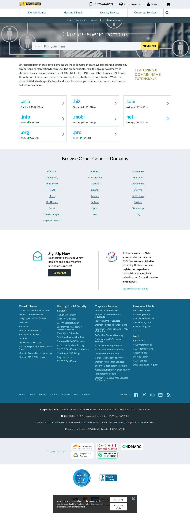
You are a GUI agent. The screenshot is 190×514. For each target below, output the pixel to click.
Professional (138, 196)
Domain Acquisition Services (109, 361)
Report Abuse (140, 352)
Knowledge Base (141, 314)
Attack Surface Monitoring (70, 345)
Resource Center (141, 310)
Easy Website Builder (68, 322)
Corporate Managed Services (110, 357)
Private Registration (29, 346)
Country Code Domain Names (34, 310)
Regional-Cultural (52, 220)
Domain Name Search (30, 330)
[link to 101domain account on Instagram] (152, 396)
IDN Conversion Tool (143, 318)
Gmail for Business (66, 318)
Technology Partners (105, 373)
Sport (95, 208)
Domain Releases (30, 342)
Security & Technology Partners (111, 365)
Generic (95, 183)
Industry (95, 189)
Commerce (138, 171)
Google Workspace (66, 314)
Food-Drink (52, 183)
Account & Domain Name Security (112, 369)
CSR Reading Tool (142, 322)
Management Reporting (107, 353)
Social (52, 208)
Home (22, 394)
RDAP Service (140, 360)
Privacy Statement (142, 344)
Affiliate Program (142, 326)
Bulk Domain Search (29, 334)
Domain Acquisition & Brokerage (35, 352)
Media (52, 196)
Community (52, 177)
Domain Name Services (106, 310)
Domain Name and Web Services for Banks (111, 378)
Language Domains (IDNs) (32, 318)
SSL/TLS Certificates (67, 361)
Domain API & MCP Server (32, 356)
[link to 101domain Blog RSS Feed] (168, 396)
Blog (76, 394)
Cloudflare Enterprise (68, 333)
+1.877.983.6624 (89, 422)
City (138, 214)
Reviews (43, 394)
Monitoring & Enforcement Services (108, 340)
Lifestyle (138, 189)
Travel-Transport (52, 214)
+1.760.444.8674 (55, 422)
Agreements (139, 340)
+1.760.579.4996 (114, 422)
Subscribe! (60, 272)
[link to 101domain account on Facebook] (136, 396)
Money (95, 196)
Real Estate (52, 202)
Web (94, 214)
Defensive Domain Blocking (109, 335)
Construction (95, 177)
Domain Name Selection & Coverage (108, 315)
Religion (95, 202)
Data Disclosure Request (145, 364)
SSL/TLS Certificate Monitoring (73, 349)
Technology (138, 208)
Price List (137, 330)
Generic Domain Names (31, 314)
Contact (54, 394)
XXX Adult (52, 171)
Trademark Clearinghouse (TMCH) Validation (112, 330)
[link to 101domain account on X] (144, 396)
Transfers (23, 322)
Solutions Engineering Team (71, 337)
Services (138, 202)
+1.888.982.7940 (146, 422)
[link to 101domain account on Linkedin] (160, 396)
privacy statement (63, 507)
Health (52, 189)
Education (138, 177)
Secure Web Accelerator (69, 326)
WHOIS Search (140, 356)
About (32, 394)
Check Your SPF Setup (68, 353)
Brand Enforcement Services (109, 349)
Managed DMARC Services (71, 341)
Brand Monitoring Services (108, 345)
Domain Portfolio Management (111, 324)
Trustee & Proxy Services (107, 320)
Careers (66, 394)
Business (94, 171)
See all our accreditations (135, 288)
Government (138, 183)
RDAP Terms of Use (143, 348)
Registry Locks (64, 357)
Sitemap (86, 394)
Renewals (24, 326)
